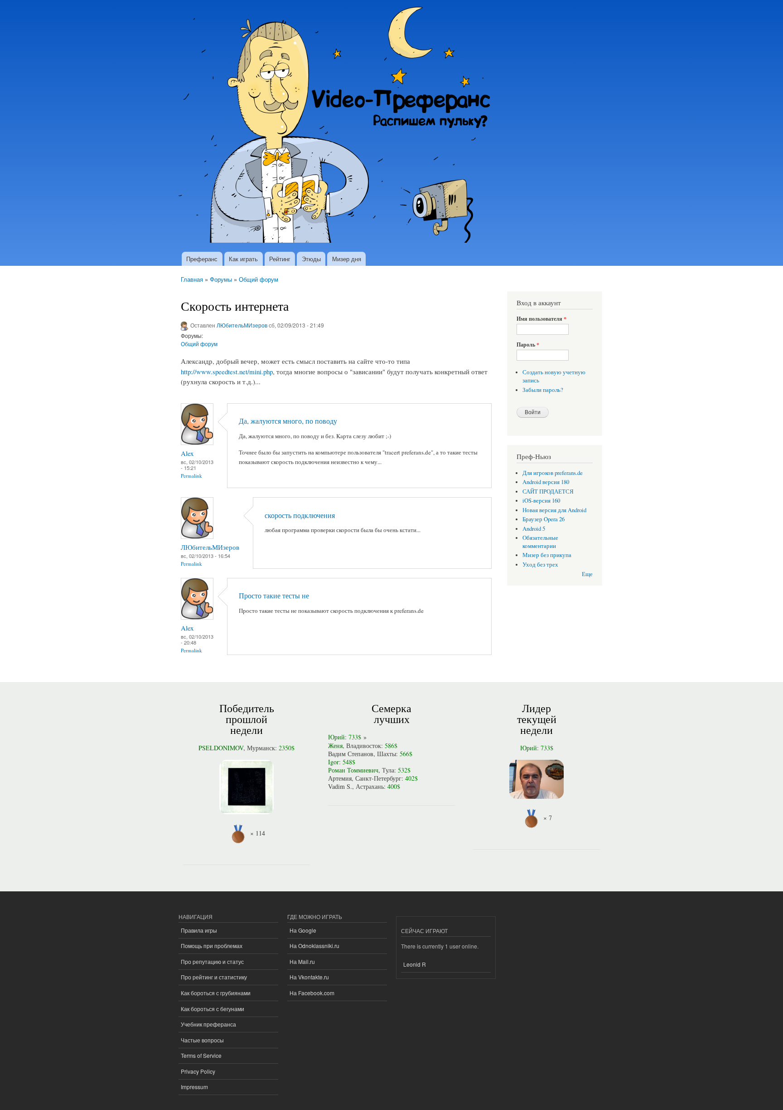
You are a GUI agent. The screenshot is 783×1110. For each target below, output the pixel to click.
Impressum (194, 1086)
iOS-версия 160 (541, 500)
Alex (187, 453)
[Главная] (338, 126)
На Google (303, 930)
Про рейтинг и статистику (214, 977)
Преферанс (202, 258)
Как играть (243, 258)
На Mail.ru (302, 961)
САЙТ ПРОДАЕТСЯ (548, 491)
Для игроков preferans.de (552, 473)
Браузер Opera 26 (543, 519)
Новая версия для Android (554, 510)
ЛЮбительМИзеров (242, 325)
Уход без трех (540, 564)
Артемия (340, 778)
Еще (587, 574)
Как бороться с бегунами (212, 1008)
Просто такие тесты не (274, 596)
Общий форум (258, 279)
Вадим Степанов (350, 753)
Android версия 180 (545, 482)
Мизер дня (346, 258)
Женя (335, 745)
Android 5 (533, 529)
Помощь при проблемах (211, 945)
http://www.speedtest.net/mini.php (227, 371)
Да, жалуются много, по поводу (288, 421)
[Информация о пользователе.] (197, 442)
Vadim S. (340, 786)
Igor (333, 762)
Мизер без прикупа (546, 555)
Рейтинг (279, 258)
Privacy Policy (198, 1071)
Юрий (336, 737)
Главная (192, 279)
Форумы (221, 279)
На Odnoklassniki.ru (314, 945)
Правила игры (199, 930)
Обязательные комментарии (540, 542)
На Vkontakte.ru (309, 977)
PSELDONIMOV (220, 747)
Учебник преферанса (208, 1024)
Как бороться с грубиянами (216, 993)
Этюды (311, 258)
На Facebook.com (312, 993)
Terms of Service (201, 1055)
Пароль (528, 344)
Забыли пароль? (542, 390)
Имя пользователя (541, 319)
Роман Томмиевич (353, 770)
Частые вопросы (202, 1040)
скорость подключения (300, 515)
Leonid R (414, 964)
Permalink (191, 475)
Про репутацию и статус (212, 961)
